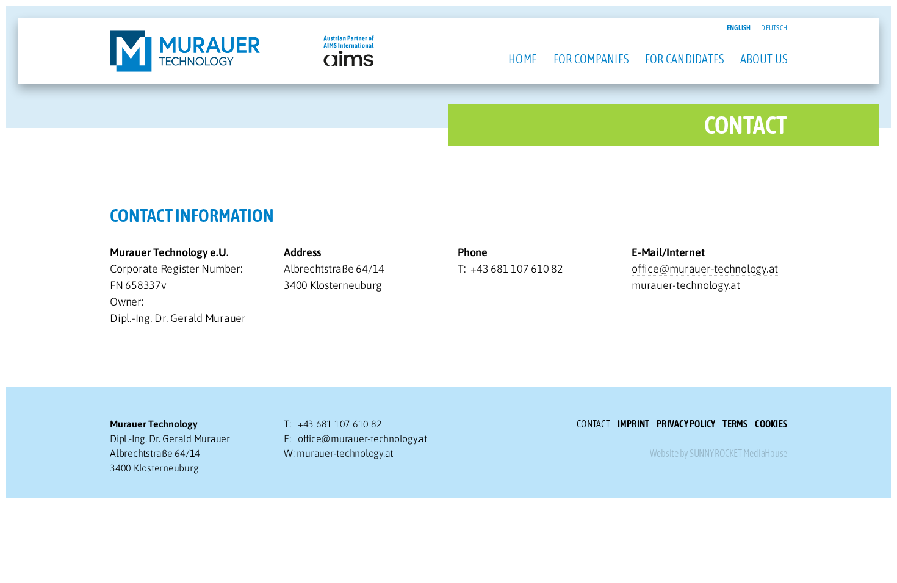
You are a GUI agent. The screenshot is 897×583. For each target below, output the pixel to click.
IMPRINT (634, 423)
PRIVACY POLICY (686, 423)
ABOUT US (763, 59)
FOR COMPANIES (591, 59)
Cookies (771, 423)
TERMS (735, 423)
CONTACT (593, 423)
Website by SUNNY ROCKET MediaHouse (719, 453)
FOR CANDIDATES (684, 59)
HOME (522, 59)
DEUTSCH (774, 28)
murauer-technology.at (686, 285)
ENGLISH (739, 28)
